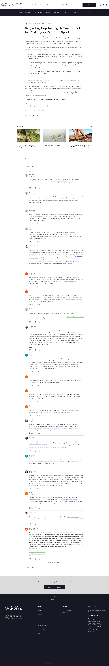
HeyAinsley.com (60, 663)
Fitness (48, 12)
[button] (42, 5)
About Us (40, 610)
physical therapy (42, 106)
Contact (40, 633)
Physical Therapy (40, 110)
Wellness (56, 12)
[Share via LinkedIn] (33, 115)
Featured (28, 12)
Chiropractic (66, 12)
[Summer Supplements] (54, 135)
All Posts (19, 12)
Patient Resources (42, 625)
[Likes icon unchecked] (30, 188)
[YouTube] (103, 5)
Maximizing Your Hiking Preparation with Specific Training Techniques (27, 146)
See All (90, 126)
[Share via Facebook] (26, 115)
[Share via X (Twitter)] (29, 115)
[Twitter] (98, 615)
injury (33, 106)
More (74, 12)
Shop (39, 621)
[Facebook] (106, 5)
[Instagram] (100, 5)
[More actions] (83, 23)
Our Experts (41, 618)
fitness (27, 106)
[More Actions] (83, 175)
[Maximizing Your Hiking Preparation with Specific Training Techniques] (28, 135)
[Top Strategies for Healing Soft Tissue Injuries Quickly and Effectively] (80, 135)
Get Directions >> (65, 612)
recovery (51, 106)
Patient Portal (41, 629)
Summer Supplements (52, 145)
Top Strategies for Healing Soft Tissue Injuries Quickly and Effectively (80, 146)
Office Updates (38, 12)
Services (40, 614)
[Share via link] (37, 115)
